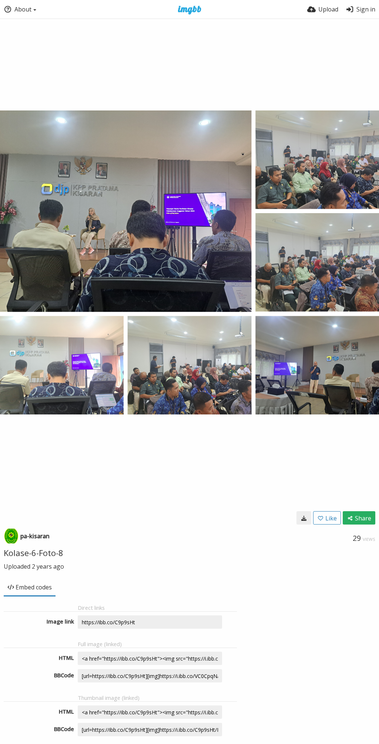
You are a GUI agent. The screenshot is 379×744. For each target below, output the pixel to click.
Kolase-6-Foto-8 (33, 552)
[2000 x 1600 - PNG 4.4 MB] (303, 518)
